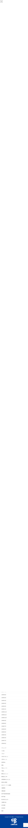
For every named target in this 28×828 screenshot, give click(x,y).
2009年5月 (3, 697)
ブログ (2, 753)
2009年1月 (3, 709)
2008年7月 (3, 726)
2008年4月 (3, 734)
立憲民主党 (3, 802)
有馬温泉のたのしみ (5, 779)
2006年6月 (3, 743)
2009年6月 (3, 694)
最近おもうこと (4, 773)
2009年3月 (3, 703)
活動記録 (3, 790)
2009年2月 (3, 706)
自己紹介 (3, 808)
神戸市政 (3, 796)
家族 (2, 765)
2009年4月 (3, 700)
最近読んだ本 (4, 776)
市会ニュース (4, 768)
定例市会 (3, 762)
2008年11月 (4, 714)
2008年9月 (3, 720)
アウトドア (3, 747)
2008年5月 (3, 732)
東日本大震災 (4, 782)
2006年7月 (3, 740)
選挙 (2, 810)
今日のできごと (4, 756)
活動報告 (3, 788)
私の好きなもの (4, 799)
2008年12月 (4, 711)
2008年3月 (3, 737)
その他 (2, 750)
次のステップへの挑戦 (6, 785)
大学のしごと (4, 759)
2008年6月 (3, 729)
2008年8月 (3, 723)
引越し (2, 770)
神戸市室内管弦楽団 (5, 793)
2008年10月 (4, 717)
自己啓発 (3, 805)
